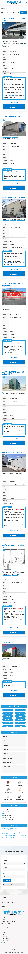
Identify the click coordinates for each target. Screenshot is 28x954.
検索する (8, 880)
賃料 (6, 867)
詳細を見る (14, 107)
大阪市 (5, 608)
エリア (5, 860)
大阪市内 (6, 351)
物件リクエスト (21, 948)
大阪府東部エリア (11, 95)
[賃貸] (14, 39)
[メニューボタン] (1, 2)
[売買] (14, 656)
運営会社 (5, 948)
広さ (5, 873)
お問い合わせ (14, 949)
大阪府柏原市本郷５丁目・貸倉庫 (12, 117)
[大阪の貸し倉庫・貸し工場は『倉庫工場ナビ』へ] (14, 2)
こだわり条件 (8, 884)
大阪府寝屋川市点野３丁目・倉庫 (12, 453)
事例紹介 (9, 948)
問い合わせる (14, 102)
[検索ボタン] (26, 2)
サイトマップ (14, 948)
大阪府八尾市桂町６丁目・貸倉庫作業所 (14, 198)
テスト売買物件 (6, 642)
